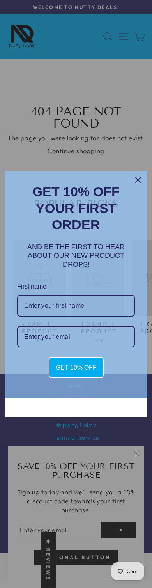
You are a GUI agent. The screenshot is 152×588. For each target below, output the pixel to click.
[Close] (138, 180)
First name (31, 286)
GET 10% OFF (76, 367)
